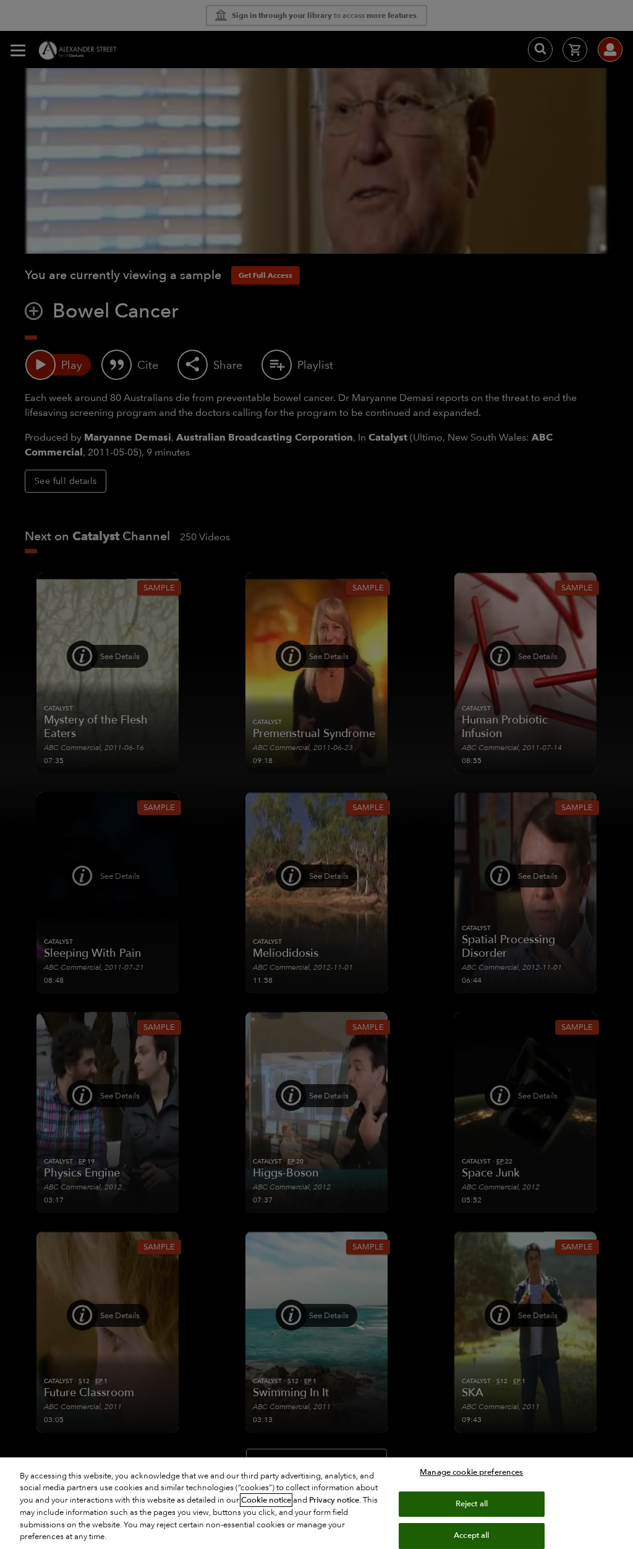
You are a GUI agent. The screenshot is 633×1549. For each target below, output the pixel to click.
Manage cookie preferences (471, 1472)
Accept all (471, 1535)
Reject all (472, 1503)
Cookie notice (266, 1500)
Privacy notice (334, 1500)
